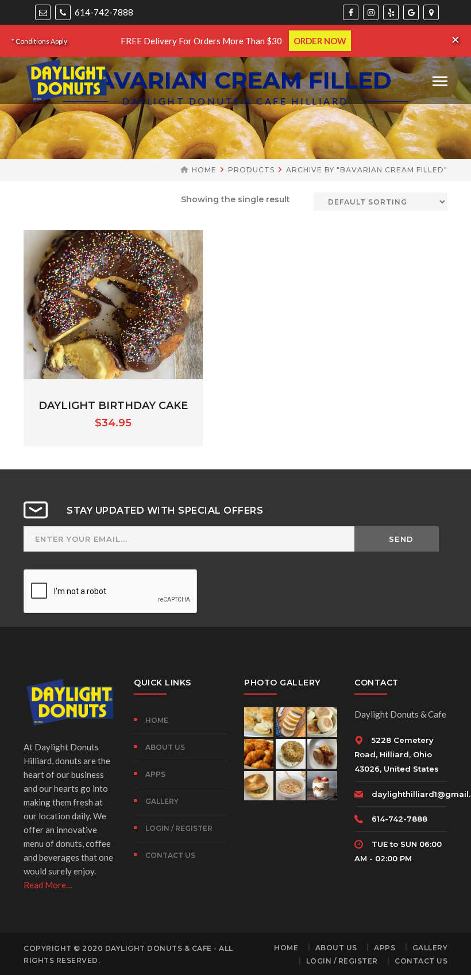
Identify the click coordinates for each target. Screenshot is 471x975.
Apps (155, 774)
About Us (165, 747)
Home (204, 169)
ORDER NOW (320, 41)
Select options (113, 318)
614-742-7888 (103, 12)
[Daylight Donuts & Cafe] (67, 79)
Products (251, 169)
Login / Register (179, 828)
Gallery (162, 801)
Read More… (48, 885)
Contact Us (170, 855)
